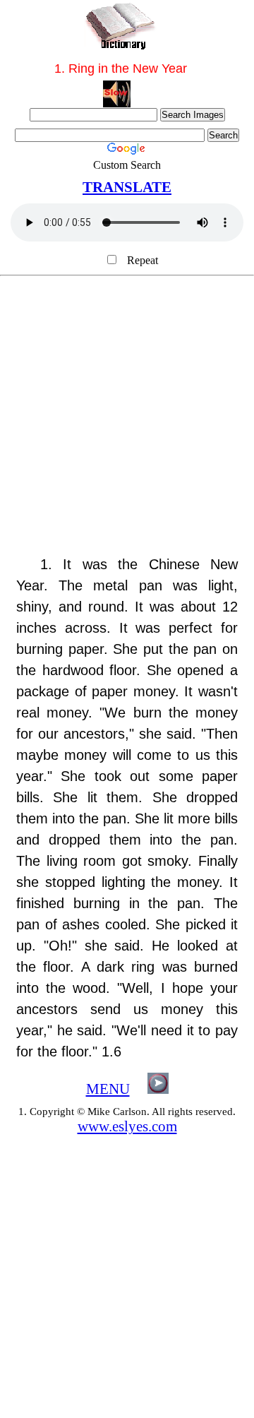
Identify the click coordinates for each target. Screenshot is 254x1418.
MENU (108, 1088)
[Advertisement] (127, 423)
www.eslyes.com (127, 1126)
